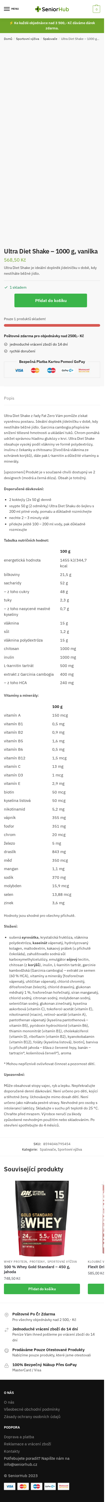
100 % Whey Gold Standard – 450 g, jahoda (37, 1269)
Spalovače (50, 39)
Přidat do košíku (51, 300)
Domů (8, 39)
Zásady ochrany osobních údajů (32, 1416)
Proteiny (37, 1261)
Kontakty (12, 1451)
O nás (9, 1402)
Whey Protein (15, 1261)
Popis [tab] (9, 398)
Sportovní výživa (27, 39)
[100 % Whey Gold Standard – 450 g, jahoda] (42, 1219)
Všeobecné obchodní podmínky (32, 1409)
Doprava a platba (19, 1436)
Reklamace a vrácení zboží (27, 1443)
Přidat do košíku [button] (42, 1289)
